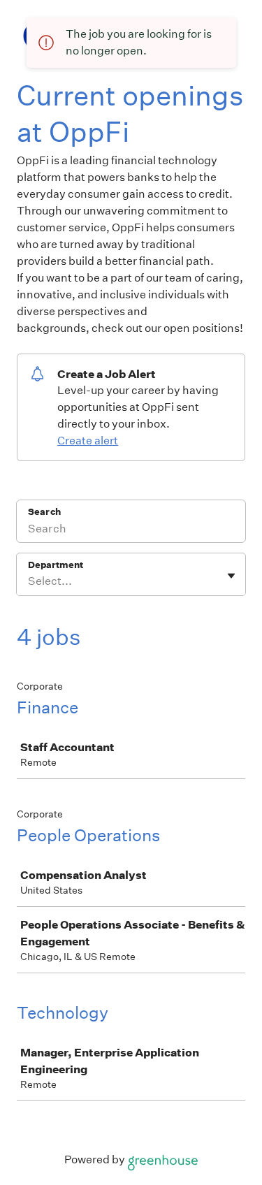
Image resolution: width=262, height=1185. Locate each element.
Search (44, 512)
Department (55, 565)
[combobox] (29, 581)
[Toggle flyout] (231, 575)
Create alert (87, 440)
